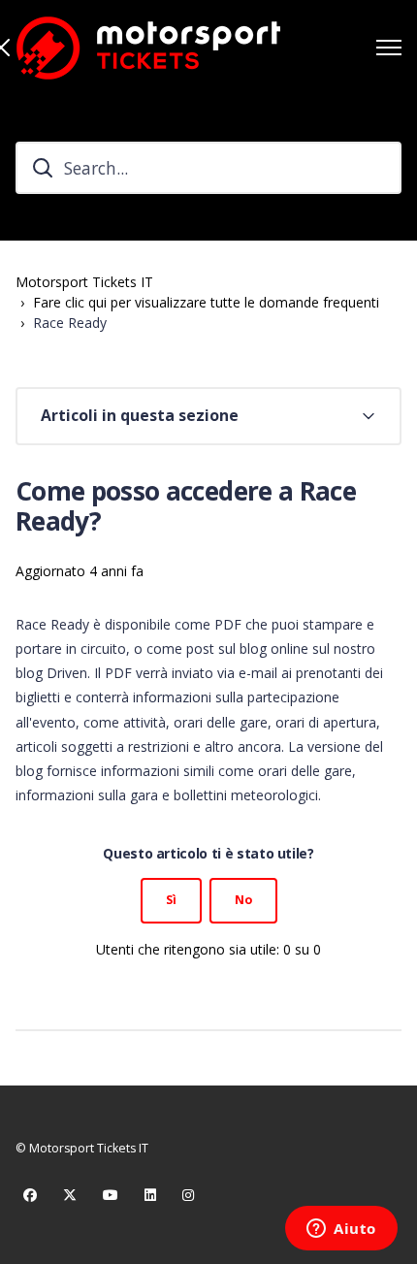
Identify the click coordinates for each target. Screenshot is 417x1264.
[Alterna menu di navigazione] (389, 47)
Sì (171, 899)
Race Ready (70, 322)
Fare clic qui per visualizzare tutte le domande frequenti (206, 302)
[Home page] (148, 48)
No (243, 899)
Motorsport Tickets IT (84, 282)
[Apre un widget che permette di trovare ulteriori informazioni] (341, 1230)
